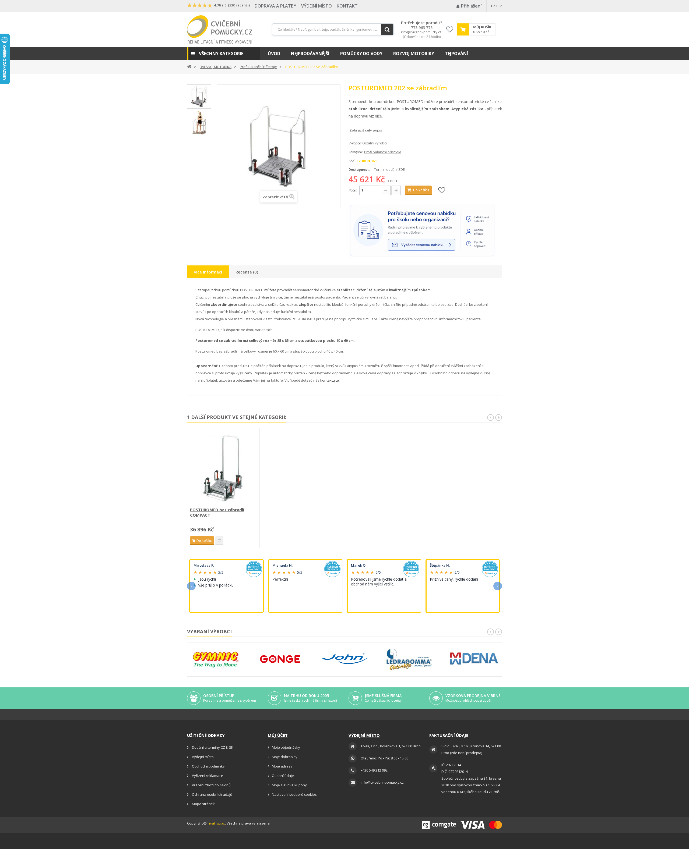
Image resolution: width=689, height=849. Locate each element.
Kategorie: (356, 152)
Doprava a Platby (275, 6)
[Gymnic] (215, 659)
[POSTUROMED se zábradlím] (199, 96)
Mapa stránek (203, 803)
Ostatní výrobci (374, 143)
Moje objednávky (286, 747)
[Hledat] (387, 29)
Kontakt (347, 6)
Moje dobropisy (284, 756)
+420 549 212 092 (374, 770)
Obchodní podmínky (208, 766)
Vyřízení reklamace (207, 775)
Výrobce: (355, 143)
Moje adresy (282, 766)
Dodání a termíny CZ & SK (212, 747)
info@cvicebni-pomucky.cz (421, 32)
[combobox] (332, 29)
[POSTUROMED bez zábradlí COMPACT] (223, 468)
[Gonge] (280, 659)
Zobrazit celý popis (352, 130)
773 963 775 (422, 28)
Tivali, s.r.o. (216, 823)
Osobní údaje (283, 775)
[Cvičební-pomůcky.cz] (219, 29)
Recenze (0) (246, 272)
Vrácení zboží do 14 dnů (211, 785)
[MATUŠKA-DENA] (474, 658)
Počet (353, 190)
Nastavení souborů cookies (294, 794)
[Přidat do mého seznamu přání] (441, 191)
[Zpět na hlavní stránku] (189, 66)
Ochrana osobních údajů (211, 794)
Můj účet (278, 735)
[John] (345, 659)
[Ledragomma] (409, 659)
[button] (223, 53)
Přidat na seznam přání (219, 540)
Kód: (352, 160)
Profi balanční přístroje (382, 152)
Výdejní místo (316, 6)
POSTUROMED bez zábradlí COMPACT (217, 512)
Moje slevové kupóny (289, 785)
